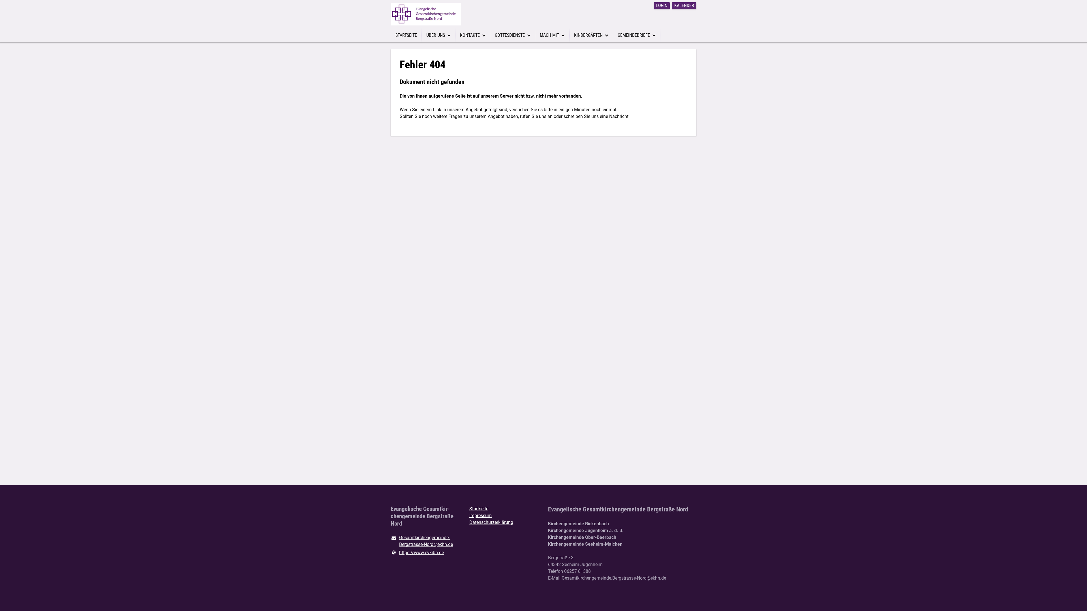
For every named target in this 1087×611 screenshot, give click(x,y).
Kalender (684, 5)
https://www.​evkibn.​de (421, 552)
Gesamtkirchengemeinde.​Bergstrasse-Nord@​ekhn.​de (426, 541)
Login (661, 5)
